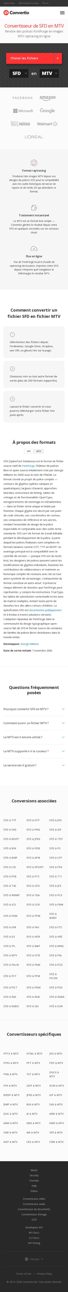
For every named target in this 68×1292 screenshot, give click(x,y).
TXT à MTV (33, 1074)
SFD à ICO (9, 904)
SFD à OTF (33, 820)
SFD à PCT (10, 976)
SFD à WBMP (11, 895)
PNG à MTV (10, 1074)
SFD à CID (9, 867)
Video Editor (9, 3)
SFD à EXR (9, 927)
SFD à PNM (34, 987)
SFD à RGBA (56, 996)
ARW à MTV (56, 1113)
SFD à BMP (10, 857)
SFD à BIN (9, 848)
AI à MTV (32, 1113)
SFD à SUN (56, 1006)
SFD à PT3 (33, 876)
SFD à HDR (33, 936)
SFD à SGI (33, 1006)
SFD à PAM (33, 964)
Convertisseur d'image (34, 1214)
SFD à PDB (33, 848)
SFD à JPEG (33, 839)
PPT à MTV (33, 1063)
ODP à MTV (34, 1085)
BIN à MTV (33, 1104)
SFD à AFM (33, 857)
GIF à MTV (55, 1095)
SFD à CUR (33, 904)
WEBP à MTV (11, 1095)
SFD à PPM (33, 915)
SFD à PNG (33, 829)
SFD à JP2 (55, 885)
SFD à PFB (10, 876)
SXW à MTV (10, 1132)
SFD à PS (55, 848)
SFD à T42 (9, 885)
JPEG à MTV (34, 1095)
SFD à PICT (10, 987)
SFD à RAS (9, 996)
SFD (29, 451)
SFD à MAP (33, 946)
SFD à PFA (55, 867)
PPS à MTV (10, 1085)
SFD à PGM (10, 915)
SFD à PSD (56, 987)
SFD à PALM (11, 964)
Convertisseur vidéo (34, 1198)
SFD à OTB (33, 955)
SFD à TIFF (56, 839)
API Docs (34, 1232)
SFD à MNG (56, 946)
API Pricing (34, 1243)
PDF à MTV (56, 1063)
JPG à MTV (55, 1053)
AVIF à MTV (10, 1141)
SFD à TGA (33, 895)
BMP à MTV (10, 1104)
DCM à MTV (56, 1085)
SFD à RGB (33, 996)
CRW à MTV (56, 1141)
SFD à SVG (9, 829)
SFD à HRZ (56, 936)
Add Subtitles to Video (28, 3)
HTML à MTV (34, 1053)
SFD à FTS (55, 927)
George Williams (30, 644)
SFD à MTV (10, 955)
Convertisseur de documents (34, 1209)
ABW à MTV (10, 1123)
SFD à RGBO (11, 1006)
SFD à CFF (55, 857)
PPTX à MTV (10, 1053)
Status (34, 1191)
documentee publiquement (45, 610)
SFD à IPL (9, 946)
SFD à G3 (9, 936)
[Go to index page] (16, 12)
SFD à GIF (55, 829)
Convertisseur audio (34, 1204)
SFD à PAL (55, 955)
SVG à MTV (56, 1104)
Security (34, 1175)
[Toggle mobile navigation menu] (62, 12)
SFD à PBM (56, 904)
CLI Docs (34, 1237)
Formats (34, 1180)
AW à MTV (33, 1132)
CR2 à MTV (33, 1141)
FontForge (28, 465)
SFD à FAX (33, 927)
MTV (39, 451)
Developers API (34, 1227)
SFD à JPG (55, 820)
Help (34, 1185)
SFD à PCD (56, 964)
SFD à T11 (55, 876)
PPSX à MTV (10, 1063)
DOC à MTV (10, 1113)
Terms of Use (23, 1273)
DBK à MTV (34, 1123)
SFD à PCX (55, 895)
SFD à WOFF (11, 839)
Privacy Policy (44, 1273)
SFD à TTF (9, 820)
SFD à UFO (33, 885)
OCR (34, 1219)
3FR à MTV (56, 1132)
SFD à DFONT (35, 867)
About (34, 1170)
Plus (44, 3)
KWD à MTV (56, 1123)
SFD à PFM (33, 976)
